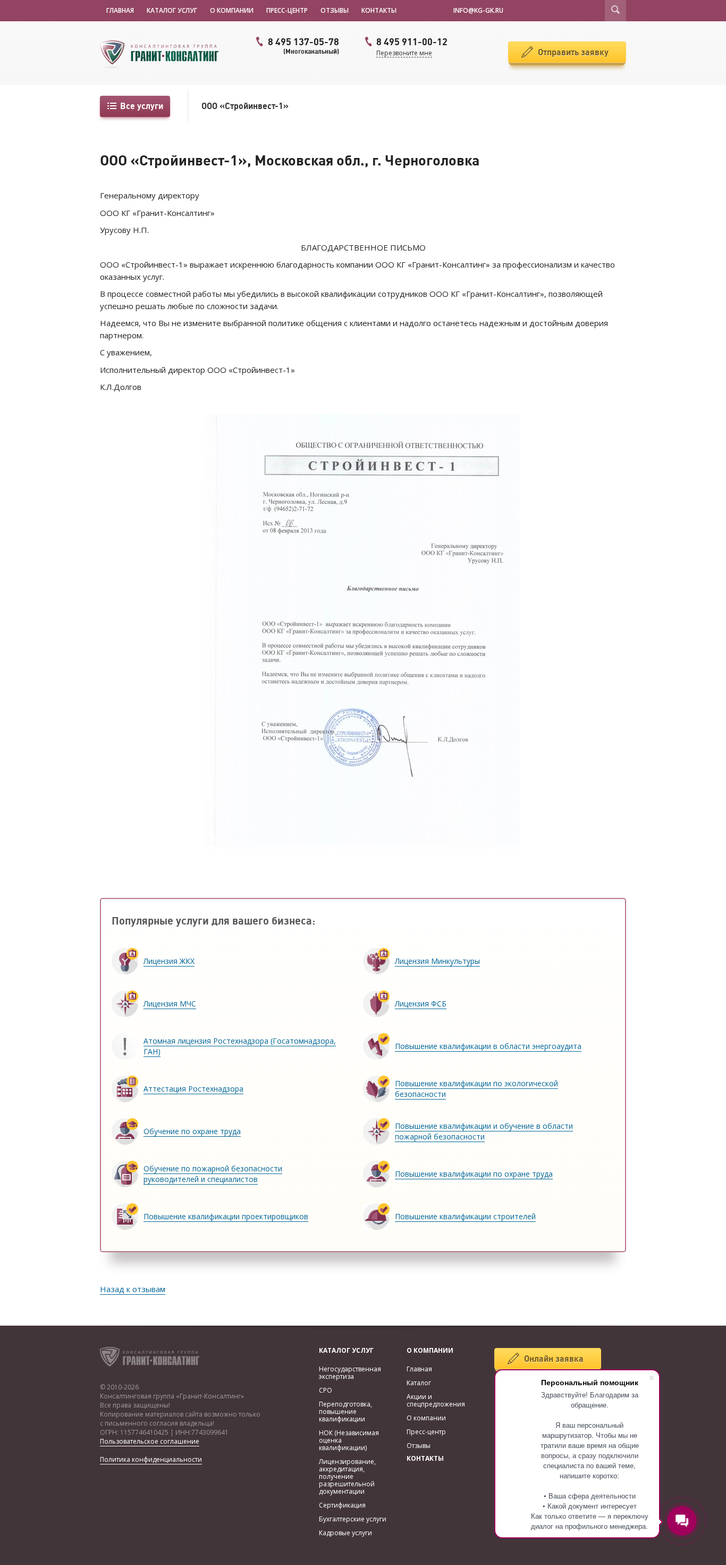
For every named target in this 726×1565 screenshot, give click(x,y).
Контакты (378, 10)
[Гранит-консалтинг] (163, 53)
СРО (325, 1390)
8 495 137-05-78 (303, 45)
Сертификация (342, 1505)
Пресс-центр (287, 10)
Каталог (419, 1382)
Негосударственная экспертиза (350, 1372)
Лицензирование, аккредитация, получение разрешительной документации (347, 1476)
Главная (120, 10)
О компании (232, 10)
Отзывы (334, 10)
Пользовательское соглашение (149, 1441)
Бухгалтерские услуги (352, 1519)
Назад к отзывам (132, 1289)
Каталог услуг (172, 10)
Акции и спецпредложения (436, 1400)
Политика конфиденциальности (151, 1459)
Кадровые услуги (345, 1532)
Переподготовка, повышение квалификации (345, 1412)
